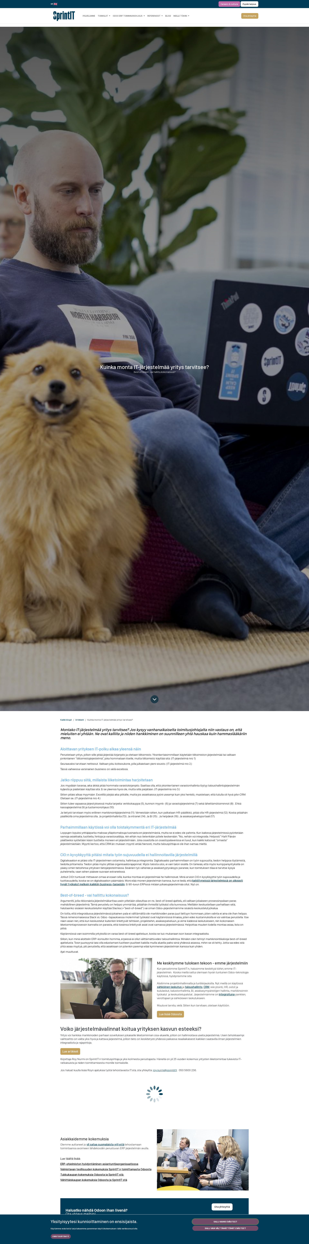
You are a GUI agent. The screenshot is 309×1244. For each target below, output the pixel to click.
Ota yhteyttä (222, 1206)
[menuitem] (88, 16)
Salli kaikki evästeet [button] (225, 1221)
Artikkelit (79, 719)
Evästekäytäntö (60, 1236)
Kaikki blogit (66, 719)
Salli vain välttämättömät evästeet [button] (225, 1228)
